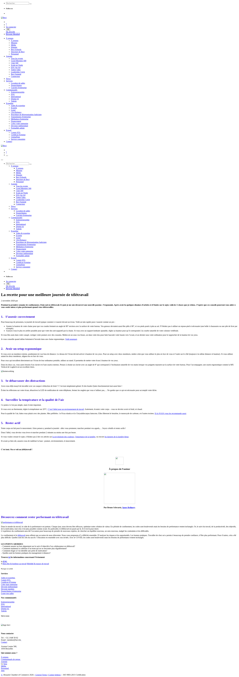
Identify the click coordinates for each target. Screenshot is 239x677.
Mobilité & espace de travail (38, 564)
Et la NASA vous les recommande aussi (170, 413)
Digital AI (5, 609)
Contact (4, 642)
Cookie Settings (54, 675)
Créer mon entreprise (9, 584)
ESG (3, 604)
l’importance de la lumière (85, 437)
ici (9, 557)
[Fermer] (2, 159)
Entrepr (7, 602)
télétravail (21, 535)
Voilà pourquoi (71, 339)
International (6, 606)
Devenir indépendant (9, 587)
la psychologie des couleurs (63, 437)
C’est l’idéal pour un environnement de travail (66, 409)
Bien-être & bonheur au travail (14, 564)
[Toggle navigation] (7, 155)
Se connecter (11, 27)
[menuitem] (7, 32)
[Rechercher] (30, 3)
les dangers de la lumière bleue (117, 437)
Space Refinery (128, 507)
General (41, 675)
